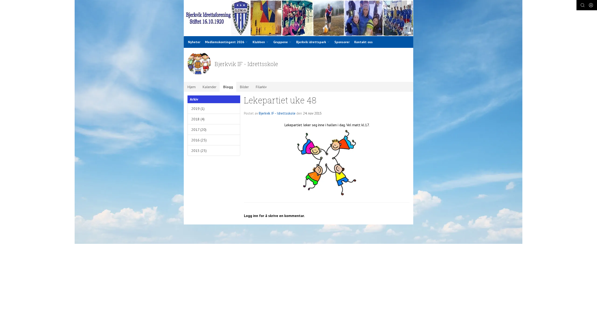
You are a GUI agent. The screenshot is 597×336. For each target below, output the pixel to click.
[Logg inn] (591, 5)
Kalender (209, 86)
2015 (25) (199, 150)
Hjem (191, 86)
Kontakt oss (363, 42)
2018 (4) (198, 119)
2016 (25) (199, 140)
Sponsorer (342, 42)
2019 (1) (198, 108)
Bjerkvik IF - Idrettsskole (277, 113)
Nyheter (194, 42)
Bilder (244, 86)
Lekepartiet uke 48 (280, 100)
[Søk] (582, 5)
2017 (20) (198, 129)
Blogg (228, 86)
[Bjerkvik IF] (298, 18)
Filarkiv (261, 86)
